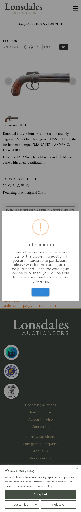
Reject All (58, 504)
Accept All (40, 494)
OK (40, 292)
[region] (40, 488)
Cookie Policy (43, 486)
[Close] (77, 468)
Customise (21, 504)
